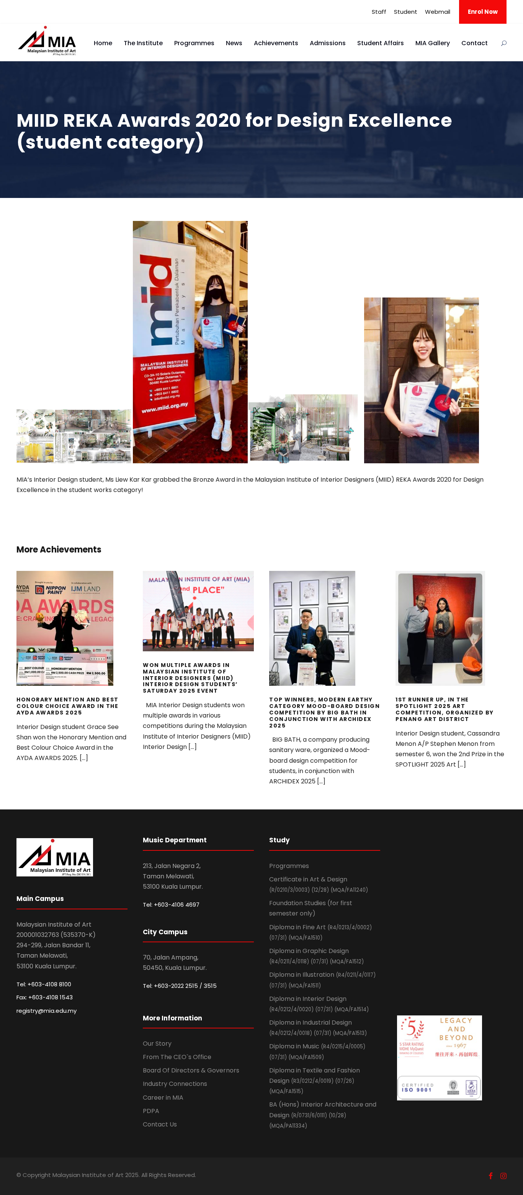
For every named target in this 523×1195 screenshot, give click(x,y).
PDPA (151, 1111)
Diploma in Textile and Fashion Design (314, 1080)
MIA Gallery (432, 43)
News (234, 43)
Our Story (157, 1043)
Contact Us (160, 1124)
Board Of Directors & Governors (191, 1070)
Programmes (194, 43)
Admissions (328, 43)
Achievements (276, 43)
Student (405, 12)
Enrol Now (483, 12)
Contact (474, 43)
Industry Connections (175, 1083)
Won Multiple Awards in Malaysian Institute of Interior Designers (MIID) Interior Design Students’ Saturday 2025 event (198, 621)
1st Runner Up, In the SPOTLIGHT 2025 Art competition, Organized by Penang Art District (451, 638)
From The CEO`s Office (177, 1057)
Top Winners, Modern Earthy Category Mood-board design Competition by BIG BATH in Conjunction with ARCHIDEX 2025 (325, 639)
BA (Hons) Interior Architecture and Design (322, 1114)
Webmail (437, 12)
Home (103, 43)
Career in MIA (163, 1097)
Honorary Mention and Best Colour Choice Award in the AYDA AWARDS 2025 (72, 638)
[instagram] (503, 1176)
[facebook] (491, 1176)
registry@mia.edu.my (46, 1011)
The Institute (143, 43)
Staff (379, 12)
